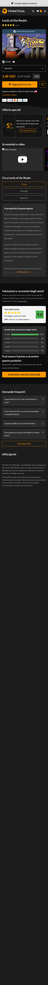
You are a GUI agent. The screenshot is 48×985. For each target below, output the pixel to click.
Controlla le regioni (9, 95)
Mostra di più (22, 272)
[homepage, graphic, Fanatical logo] (13, 11)
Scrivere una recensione (24, 374)
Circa (24, 184)
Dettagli (24, 191)
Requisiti (24, 198)
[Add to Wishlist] (42, 84)
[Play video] (22, 159)
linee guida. (22, 301)
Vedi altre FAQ (24, 443)
